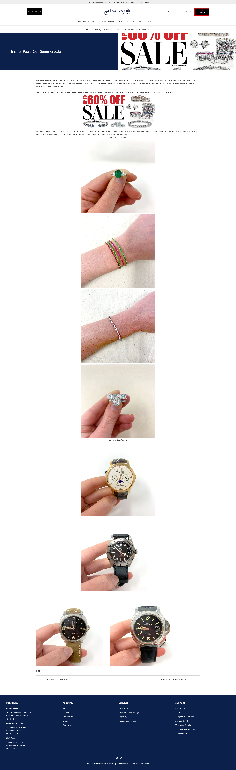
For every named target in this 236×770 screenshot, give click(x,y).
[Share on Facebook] (36, 671)
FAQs (177, 712)
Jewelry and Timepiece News (106, 29)
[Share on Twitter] (39, 671)
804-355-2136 (12, 734)
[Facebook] (113, 758)
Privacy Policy (123, 763)
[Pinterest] (117, 758)
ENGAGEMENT (107, 22)
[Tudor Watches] (201, 12)
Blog (64, 708)
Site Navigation (182, 733)
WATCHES (138, 22)
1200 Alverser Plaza (14, 742)
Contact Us (180, 708)
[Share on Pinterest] (42, 671)
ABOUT (152, 22)
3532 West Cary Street (16, 727)
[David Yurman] (41, 11)
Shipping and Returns (184, 716)
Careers (66, 712)
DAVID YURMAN (86, 22)
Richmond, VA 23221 (15, 730)
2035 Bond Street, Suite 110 (18, 712)
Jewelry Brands (182, 721)
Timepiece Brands (183, 725)
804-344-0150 (12, 748)
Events (65, 721)
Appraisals (123, 708)
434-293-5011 (12, 719)
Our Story (67, 725)
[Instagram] (121, 758)
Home (88, 29)
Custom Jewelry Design (129, 712)
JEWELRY (124, 22)
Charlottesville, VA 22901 (17, 715)
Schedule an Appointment (186, 729)
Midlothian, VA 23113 (15, 745)
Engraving (123, 716)
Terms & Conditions (141, 763)
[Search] (170, 12)
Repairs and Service (127, 721)
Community (68, 716)
